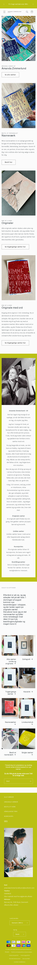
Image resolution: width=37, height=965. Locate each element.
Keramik (27, 692)
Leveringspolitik (25, 955)
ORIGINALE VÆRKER (11, 802)
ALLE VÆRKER (9, 797)
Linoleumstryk (27, 722)
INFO (6, 821)
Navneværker (10, 722)
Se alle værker (10, 75)
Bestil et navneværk (10, 754)
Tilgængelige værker (10, 693)
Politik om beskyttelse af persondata (21, 952)
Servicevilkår (26, 958)
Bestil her (8, 162)
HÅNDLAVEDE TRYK (10, 811)
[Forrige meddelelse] (4, 4)
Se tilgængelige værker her (15, 247)
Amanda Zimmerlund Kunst (18, 949)
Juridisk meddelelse (19, 962)
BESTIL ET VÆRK (10, 807)
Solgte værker (27, 753)
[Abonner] (30, 781)
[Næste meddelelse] (33, 4)
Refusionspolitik (13, 955)
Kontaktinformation (14, 958)
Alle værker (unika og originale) (10, 661)
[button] (4, 11)
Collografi (26, 659)
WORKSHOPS (8, 816)
